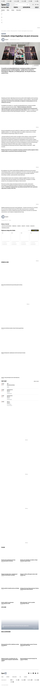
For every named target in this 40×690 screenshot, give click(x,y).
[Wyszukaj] (27, 4)
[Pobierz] (1, 20)
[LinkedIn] (33, 673)
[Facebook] (29, 673)
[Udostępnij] (1, 22)
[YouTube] (35, 673)
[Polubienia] (1, 11)
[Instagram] (38, 673)
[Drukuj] (1, 17)
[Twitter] (31, 673)
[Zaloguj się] (33, 4)
